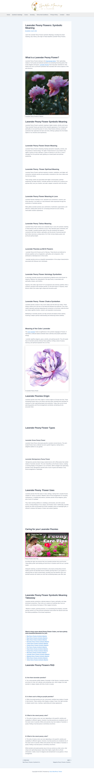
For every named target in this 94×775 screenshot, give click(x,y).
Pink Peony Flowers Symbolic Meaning (37, 647)
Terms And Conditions (42, 14)
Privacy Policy (54, 14)
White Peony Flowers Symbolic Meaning (37, 658)
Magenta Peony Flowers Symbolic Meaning (38, 656)
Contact (62, 14)
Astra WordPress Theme (55, 771)
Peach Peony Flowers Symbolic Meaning (37, 649)
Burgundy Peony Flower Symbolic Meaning (38, 641)
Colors (26, 14)
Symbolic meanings (17, 14)
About (68, 14)
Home (8, 14)
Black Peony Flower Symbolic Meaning (37, 639)
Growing (32, 14)
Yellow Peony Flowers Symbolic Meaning (37, 659)
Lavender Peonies (44, 64)
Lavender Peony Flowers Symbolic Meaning (38, 654)
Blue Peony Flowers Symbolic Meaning (37, 636)
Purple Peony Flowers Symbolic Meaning (37, 650)
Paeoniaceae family (51, 61)
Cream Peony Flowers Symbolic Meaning (37, 643)
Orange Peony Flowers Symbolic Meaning (37, 645)
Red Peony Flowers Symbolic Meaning (37, 652)
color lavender (31, 331)
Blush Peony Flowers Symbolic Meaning (37, 638)
